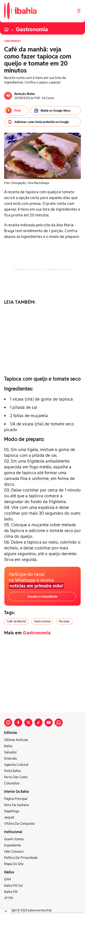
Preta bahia (12, 771)
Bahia (8, 746)
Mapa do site (14, 864)
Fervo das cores (16, 777)
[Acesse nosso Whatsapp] (59, 722)
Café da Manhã (16, 621)
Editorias (10, 732)
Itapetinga (11, 811)
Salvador (10, 752)
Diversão (10, 758)
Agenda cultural (16, 765)
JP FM (8, 898)
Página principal (15, 799)
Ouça (17, 110)
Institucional (13, 832)
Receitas (64, 621)
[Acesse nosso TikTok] (38, 722)
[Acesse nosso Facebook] (18, 722)
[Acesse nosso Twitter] (28, 722)
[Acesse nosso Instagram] (8, 722)
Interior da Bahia (16, 791)
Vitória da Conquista (19, 823)
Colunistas (11, 783)
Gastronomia (32, 29)
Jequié (9, 817)
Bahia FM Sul (13, 885)
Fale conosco (14, 851)
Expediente (12, 845)
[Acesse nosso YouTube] (49, 722)
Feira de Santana (16, 805)
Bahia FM (10, 892)
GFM (7, 879)
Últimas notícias (16, 740)
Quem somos (14, 839)
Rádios (9, 872)
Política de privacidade (21, 858)
